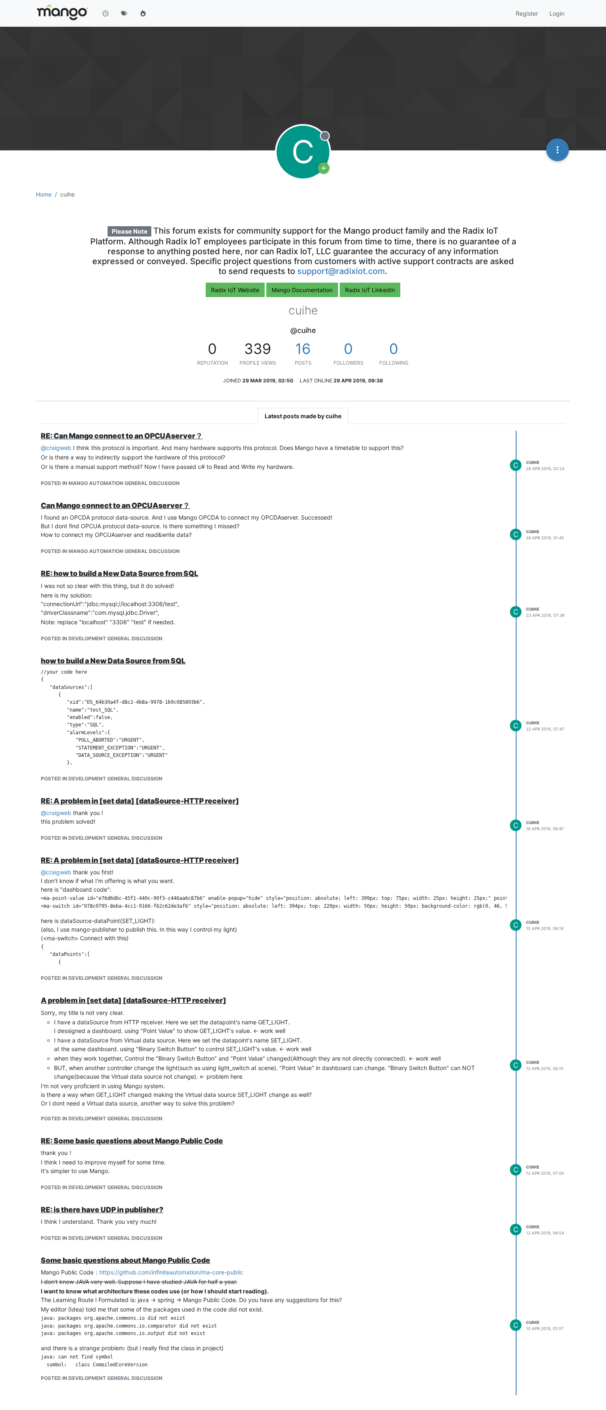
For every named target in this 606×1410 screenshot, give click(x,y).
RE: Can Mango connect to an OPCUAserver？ (122, 435)
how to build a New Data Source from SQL (113, 660)
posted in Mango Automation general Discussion (110, 483)
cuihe (532, 462)
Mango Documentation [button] (302, 289)
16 (303, 348)
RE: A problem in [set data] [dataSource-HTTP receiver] (140, 800)
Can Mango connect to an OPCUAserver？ (115, 505)
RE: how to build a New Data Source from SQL (119, 573)
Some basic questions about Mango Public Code (125, 1260)
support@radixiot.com (341, 271)
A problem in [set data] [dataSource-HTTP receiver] (133, 1000)
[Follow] (323, 168)
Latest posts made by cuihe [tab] (303, 415)
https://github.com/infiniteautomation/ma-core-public (171, 1272)
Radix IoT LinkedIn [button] (370, 289)
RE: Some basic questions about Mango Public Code (132, 1140)
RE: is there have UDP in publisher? (102, 1209)
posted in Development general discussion (101, 638)
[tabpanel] (303, 913)
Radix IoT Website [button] (235, 289)
